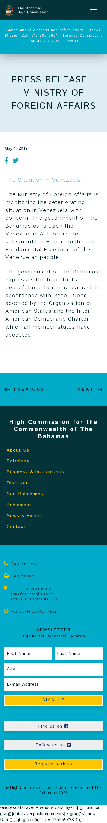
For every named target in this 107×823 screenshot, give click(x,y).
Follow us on (51, 745)
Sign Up (53, 700)
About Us (18, 450)
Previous (29, 389)
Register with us (53, 764)
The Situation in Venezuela (43, 180)
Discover (17, 483)
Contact (16, 527)
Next (86, 389)
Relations (18, 461)
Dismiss (71, 41)
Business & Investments (36, 472)
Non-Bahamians (25, 494)
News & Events (25, 516)
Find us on (51, 726)
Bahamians (19, 505)
